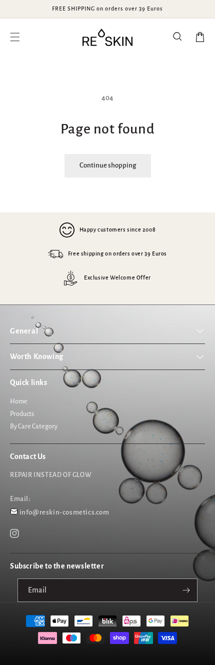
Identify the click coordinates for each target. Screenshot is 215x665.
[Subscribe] (186, 590)
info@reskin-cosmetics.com (65, 512)
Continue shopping (108, 165)
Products (22, 414)
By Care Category (34, 426)
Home (19, 401)
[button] (178, 37)
